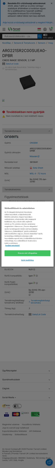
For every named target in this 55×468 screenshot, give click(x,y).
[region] (27, 234)
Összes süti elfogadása (27, 253)
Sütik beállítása (27, 260)
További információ (12, 245)
